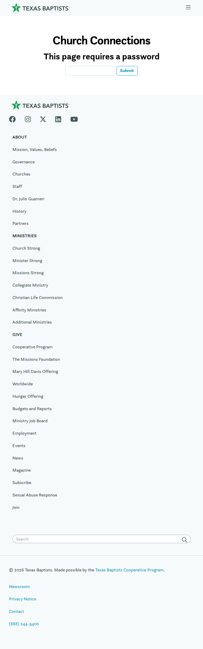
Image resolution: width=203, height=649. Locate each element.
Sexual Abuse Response (34, 495)
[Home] (40, 7)
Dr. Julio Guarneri (28, 198)
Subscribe (21, 482)
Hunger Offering (27, 396)
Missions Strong (28, 272)
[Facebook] (14, 118)
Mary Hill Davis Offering (35, 371)
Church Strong (26, 248)
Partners (20, 223)
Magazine (21, 470)
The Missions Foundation (36, 359)
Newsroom (19, 586)
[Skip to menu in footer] (188, 7)
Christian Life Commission (37, 297)
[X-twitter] (43, 118)
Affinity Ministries (29, 309)
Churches (21, 174)
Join (16, 507)
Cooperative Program (32, 346)
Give (17, 334)
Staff (17, 186)
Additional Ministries (32, 322)
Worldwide (22, 383)
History (19, 211)
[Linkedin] (58, 118)
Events (18, 445)
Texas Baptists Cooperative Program (129, 569)
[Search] (186, 539)
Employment (24, 433)
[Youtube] (74, 118)
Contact (16, 611)
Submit (127, 70)
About (19, 137)
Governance (23, 161)
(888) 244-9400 (24, 623)
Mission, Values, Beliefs (34, 149)
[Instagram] (27, 118)
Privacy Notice (22, 598)
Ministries (24, 236)
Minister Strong (27, 260)
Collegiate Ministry (30, 285)
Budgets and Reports (32, 408)
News (17, 458)
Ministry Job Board (30, 420)
